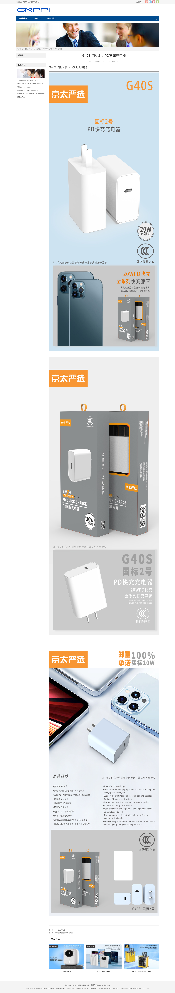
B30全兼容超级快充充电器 (64, 933)
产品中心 (37, 19)
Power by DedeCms (103, 985)
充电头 (38, 49)
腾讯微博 (150, 1)
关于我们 (51, 19)
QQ (153, 1)
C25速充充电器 (60, 930)
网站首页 (23, 19)
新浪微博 (146, 1)
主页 (26, 49)
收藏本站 (139, 2)
